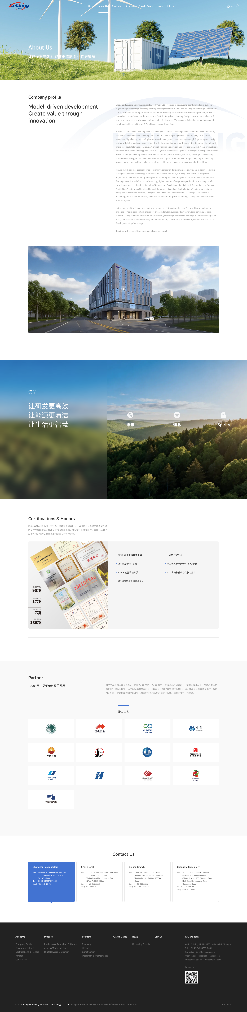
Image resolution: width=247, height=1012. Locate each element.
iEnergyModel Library (55, 948)
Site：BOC (227, 1004)
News (160, 6)
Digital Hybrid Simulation (56, 951)
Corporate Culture (24, 948)
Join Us (170, 6)
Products (116, 6)
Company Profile (23, 944)
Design (85, 948)
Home (91, 6)
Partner (19, 955)
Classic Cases (146, 6)
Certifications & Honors (27, 951)
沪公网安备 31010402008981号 (122, 1004)
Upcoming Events (141, 944)
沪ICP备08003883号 (98, 1004)
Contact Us (21, 959)
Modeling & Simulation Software (60, 944)
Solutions (130, 6)
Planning (86, 944)
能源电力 (123, 711)
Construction (88, 951)
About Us (103, 6)
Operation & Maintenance (95, 955)
